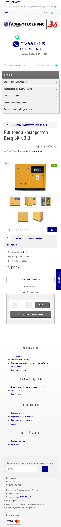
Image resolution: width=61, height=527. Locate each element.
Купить (42, 304)
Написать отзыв (38, 151)
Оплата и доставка (18, 370)
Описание (18, 238)
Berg (25, 252)
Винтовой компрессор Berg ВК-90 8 (30, 124)
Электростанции (11, 95)
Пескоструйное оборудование (18, 109)
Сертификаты (16, 356)
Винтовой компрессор (20, 359)
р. (45, 13)
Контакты (10, 481)
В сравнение (31, 292)
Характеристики (35, 238)
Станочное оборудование (16, 102)
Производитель (17, 413)
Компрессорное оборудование (18, 88)
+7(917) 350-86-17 (25, 497)
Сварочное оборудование (16, 81)
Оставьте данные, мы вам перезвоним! (27, 387)
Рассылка (15, 444)
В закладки (32, 286)
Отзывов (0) (11, 244)
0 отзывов (23, 151)
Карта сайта (16, 394)
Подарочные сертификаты (22, 416)
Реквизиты (11, 478)
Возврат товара (17, 390)
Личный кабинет (18, 441)
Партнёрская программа (21, 420)
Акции (13, 424)
